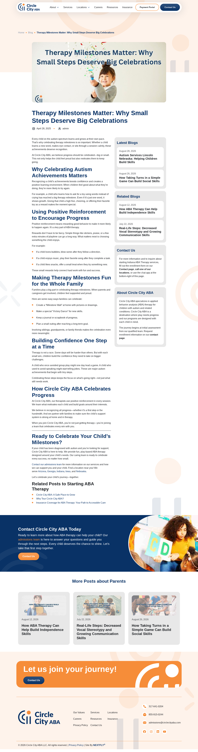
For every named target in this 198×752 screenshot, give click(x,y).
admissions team (29, 539)
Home (21, 32)
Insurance (127, 7)
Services (67, 7)
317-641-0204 (156, 706)
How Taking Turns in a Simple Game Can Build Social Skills (139, 179)
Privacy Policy (80, 725)
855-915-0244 (156, 714)
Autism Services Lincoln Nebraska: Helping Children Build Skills (138, 159)
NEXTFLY (99, 745)
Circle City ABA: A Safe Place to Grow (55, 495)
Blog (30, 32)
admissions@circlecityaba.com (165, 722)
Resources (112, 7)
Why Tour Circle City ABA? (50, 498)
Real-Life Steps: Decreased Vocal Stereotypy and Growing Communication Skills (140, 232)
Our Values (79, 712)
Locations (82, 7)
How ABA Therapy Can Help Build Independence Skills (138, 210)
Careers (98, 7)
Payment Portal (147, 7)
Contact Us (170, 7)
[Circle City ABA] (29, 7)
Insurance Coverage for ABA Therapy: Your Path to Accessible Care (71, 502)
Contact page (126, 269)
